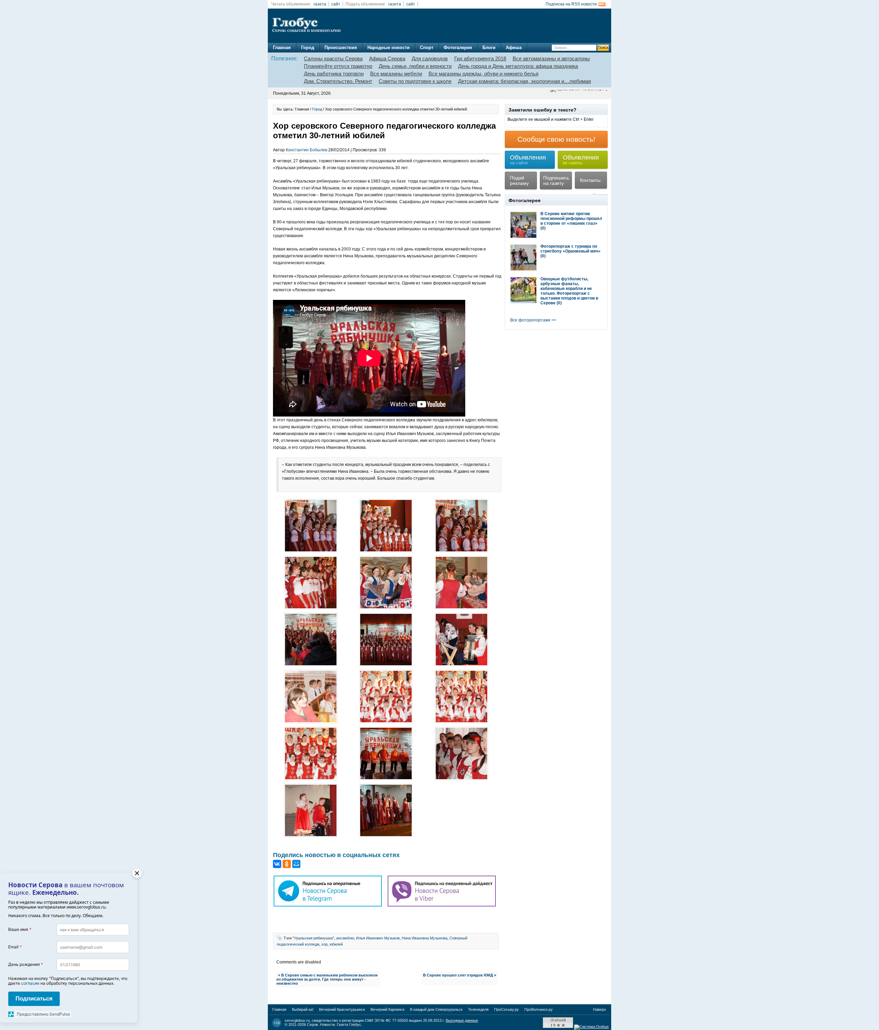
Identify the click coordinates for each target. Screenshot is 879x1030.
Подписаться (34, 998)
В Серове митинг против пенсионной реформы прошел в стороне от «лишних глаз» (571, 218)
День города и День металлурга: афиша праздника (518, 66)
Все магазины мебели (396, 74)
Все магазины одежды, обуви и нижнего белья (483, 74)
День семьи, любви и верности (415, 66)
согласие (30, 983)
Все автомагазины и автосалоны (551, 58)
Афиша (514, 47)
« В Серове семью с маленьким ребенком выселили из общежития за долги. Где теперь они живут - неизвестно (327, 979)
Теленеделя (478, 1009)
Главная (282, 47)
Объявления (528, 159)
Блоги (488, 47)
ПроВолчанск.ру (538, 1009)
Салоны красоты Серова (333, 58)
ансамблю (345, 938)
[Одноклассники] (287, 864)
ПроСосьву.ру (506, 1009)
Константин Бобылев (306, 150)
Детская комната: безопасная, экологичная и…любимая (524, 81)
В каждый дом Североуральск (436, 1009)
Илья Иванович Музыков (378, 938)
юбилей (336, 944)
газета (319, 4)
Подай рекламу (519, 180)
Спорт (426, 47)
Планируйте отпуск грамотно (338, 66)
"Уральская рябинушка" (313, 938)
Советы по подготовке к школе (415, 81)
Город (307, 47)
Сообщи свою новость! (556, 139)
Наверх (599, 1009)
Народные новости (388, 47)
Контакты (590, 180)
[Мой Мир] (296, 864)
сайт (335, 4)
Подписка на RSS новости (571, 4)
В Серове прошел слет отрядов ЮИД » (459, 975)
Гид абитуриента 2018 (480, 58)
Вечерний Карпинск (387, 1009)
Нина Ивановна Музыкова (424, 938)
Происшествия (340, 47)
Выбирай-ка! (302, 1009)
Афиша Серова (387, 58)
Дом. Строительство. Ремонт (338, 81)
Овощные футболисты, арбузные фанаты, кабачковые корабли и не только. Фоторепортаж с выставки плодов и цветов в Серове (569, 291)
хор (324, 944)
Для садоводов (430, 58)
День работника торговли (334, 74)
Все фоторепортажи (530, 320)
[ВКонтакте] (277, 864)
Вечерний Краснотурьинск (342, 1009)
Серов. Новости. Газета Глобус (334, 1024)
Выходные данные (462, 1020)
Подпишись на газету (556, 180)
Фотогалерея (458, 47)
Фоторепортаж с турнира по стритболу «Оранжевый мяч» (570, 249)
